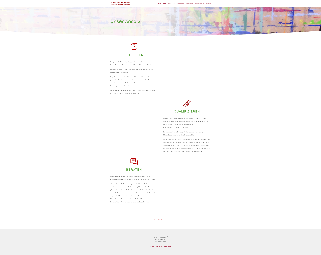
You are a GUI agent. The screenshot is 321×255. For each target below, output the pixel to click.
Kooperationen (199, 3)
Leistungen (180, 3)
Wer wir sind (171, 3)
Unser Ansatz (162, 3)
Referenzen (189, 3)
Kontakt (208, 3)
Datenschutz (167, 246)
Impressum (159, 246)
